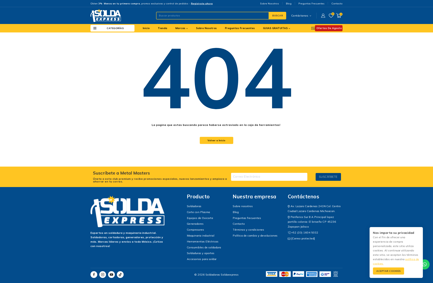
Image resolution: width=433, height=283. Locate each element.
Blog (288, 3)
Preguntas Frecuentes (311, 3)
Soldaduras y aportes (200, 253)
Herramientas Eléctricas (203, 241)
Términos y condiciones (248, 229)
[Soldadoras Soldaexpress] (105, 15)
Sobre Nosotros (269, 3)
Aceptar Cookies (388, 271)
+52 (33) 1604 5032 (304, 232)
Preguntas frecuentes (247, 218)
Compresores (195, 229)
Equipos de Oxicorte (200, 218)
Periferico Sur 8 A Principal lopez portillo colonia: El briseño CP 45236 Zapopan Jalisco (312, 221)
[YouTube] (111, 274)
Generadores (195, 223)
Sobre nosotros (243, 206)
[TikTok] (120, 274)
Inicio (146, 28)
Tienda (162, 28)
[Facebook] (93, 274)
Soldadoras (194, 206)
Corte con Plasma (198, 212)
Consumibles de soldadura (204, 247)
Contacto (337, 3)
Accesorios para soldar (202, 259)
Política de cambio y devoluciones (255, 235)
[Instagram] (102, 274)
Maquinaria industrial (200, 235)
